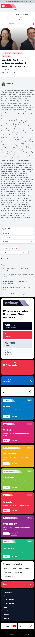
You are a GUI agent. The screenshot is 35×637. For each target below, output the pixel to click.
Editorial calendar (9, 599)
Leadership (6, 53)
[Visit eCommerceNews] (12, 471)
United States (7, 576)
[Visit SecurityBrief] (12, 518)
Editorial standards (9, 603)
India (20, 568)
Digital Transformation (22, 14)
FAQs (5, 607)
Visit (5, 416)
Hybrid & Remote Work (23, 17)
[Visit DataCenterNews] (12, 448)
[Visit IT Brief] (12, 495)
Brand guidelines (8, 592)
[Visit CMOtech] (12, 424)
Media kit (14, 416)
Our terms (6, 618)
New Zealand (7, 572)
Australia (6, 568)
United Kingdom (18, 572)
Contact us (7, 596)
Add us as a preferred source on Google (16, 252)
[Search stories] (30, 584)
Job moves (6, 56)
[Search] (25, 24)
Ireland (27, 568)
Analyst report (18, 53)
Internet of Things (17, 19)
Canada (14, 568)
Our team (6, 614)
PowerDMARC (25, 634)
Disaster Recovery (10, 17)
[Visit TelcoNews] (12, 541)
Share (6, 248)
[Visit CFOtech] (12, 400)
